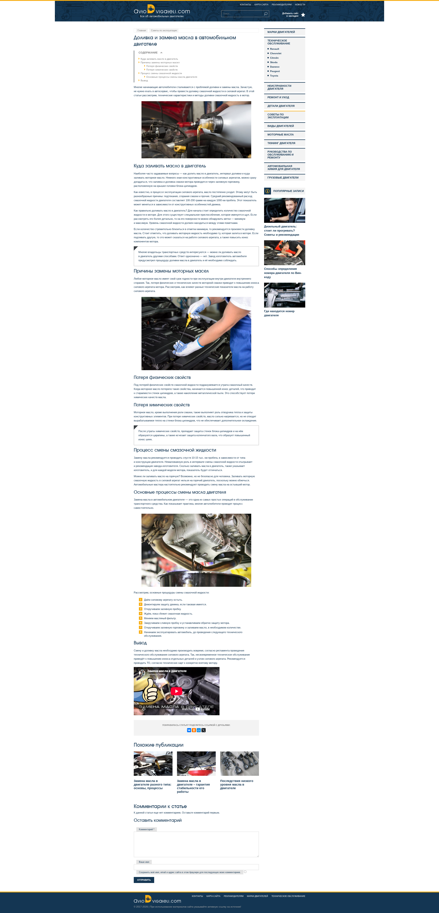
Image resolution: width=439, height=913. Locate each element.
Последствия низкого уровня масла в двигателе (236, 784)
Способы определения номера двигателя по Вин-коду (283, 273)
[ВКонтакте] (189, 730)
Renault (274, 49)
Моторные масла (281, 134)
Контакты (245, 4)
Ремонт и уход (278, 97)
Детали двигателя (281, 105)
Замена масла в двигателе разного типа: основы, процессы (152, 784)
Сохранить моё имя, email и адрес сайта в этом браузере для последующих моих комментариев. (190, 872)
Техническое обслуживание (279, 42)
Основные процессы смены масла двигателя (171, 76)
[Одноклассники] (194, 730)
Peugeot (275, 71)
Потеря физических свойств (162, 66)
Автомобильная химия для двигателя (284, 167)
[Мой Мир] (199, 730)
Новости (300, 4)
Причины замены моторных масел (160, 62)
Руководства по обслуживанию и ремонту (281, 154)
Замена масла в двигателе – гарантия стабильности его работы (193, 786)
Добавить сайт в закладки (290, 14)
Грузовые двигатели (283, 177)
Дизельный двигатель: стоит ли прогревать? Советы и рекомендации (281, 230)
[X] (203, 730)
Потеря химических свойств (161, 69)
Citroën (274, 57)
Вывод (144, 80)
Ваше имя (144, 862)
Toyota (274, 75)
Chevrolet (275, 53)
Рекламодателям (282, 4)
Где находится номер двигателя (279, 313)
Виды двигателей (281, 126)
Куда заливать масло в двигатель (159, 58)
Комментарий (146, 829)
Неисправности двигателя (279, 87)
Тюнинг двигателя (281, 143)
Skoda (273, 62)
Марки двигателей (281, 32)
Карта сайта (261, 4)
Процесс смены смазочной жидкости (161, 73)
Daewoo (275, 66)
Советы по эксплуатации (278, 116)
